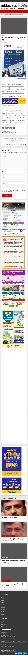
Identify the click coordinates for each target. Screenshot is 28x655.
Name (3, 171)
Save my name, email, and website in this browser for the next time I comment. (13, 191)
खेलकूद (2, 611)
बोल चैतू (7, 514)
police (5, 131)
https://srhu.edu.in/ (14, 233)
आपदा (3, 580)
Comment (4, 156)
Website (3, 183)
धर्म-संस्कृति (3, 607)
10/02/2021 (4, 587)
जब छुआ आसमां (3, 624)
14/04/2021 (4, 563)
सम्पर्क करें (2, 614)
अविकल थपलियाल (11, 42)
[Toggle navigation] (2, 11)
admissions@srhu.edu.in (19, 234)
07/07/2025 (4, 540)
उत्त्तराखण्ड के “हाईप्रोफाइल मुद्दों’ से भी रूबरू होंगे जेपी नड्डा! (14, 144)
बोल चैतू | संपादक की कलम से (9, 498)
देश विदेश (2, 600)
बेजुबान (2, 622)
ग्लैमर (2, 613)
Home (2, 597)
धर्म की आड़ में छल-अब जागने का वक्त (9, 517)
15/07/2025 (4, 519)
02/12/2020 (4, 42)
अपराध (2, 606)
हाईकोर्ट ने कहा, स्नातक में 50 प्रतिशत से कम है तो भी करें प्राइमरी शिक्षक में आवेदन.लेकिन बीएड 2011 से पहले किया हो (14, 139)
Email (3, 177)
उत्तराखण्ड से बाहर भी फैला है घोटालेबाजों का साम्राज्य (13, 539)
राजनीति (2, 602)
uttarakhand (9, 131)
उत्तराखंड (3, 35)
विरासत (2, 626)
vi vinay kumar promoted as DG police (9, 132)
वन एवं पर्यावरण (3, 609)
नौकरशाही (2, 604)
